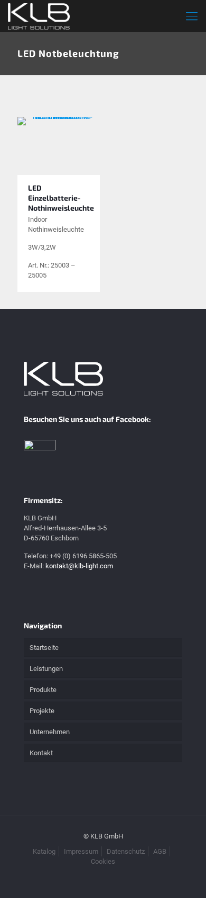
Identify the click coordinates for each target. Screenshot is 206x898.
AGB (159, 851)
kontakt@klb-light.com (79, 566)
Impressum (81, 851)
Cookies (103, 861)
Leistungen (46, 669)
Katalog (44, 851)
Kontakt (41, 753)
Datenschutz (126, 851)
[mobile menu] (192, 16)
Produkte (43, 690)
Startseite (44, 648)
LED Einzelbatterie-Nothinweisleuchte (61, 197)
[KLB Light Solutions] (39, 16)
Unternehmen (50, 732)
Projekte (42, 711)
